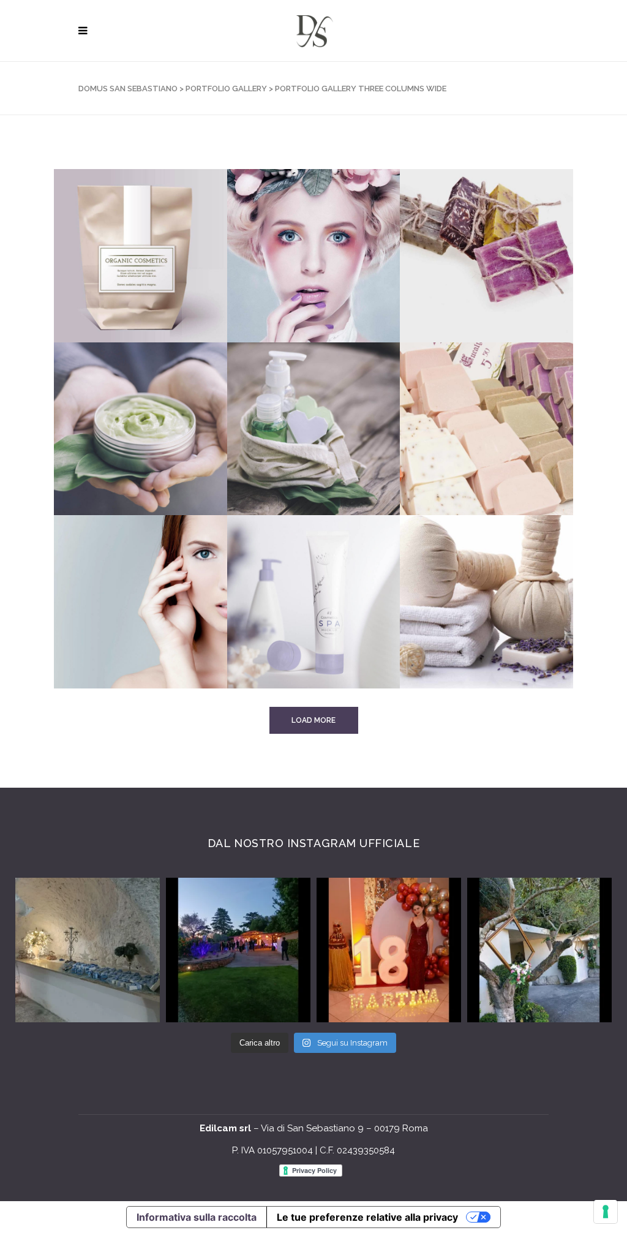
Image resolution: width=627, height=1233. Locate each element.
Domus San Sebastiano (128, 88)
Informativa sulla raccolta (197, 1217)
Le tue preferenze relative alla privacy (367, 1217)
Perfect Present (303, 628)
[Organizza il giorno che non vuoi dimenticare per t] (238, 950)
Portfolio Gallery (226, 88)
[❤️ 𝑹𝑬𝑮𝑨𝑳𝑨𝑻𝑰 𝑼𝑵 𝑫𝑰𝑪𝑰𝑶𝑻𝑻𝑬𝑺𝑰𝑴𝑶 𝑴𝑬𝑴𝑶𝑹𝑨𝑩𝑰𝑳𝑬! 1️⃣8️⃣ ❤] (389, 950)
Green (106, 455)
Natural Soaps (472, 455)
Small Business (473, 282)
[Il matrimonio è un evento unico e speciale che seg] (539, 950)
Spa (445, 628)
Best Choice (119, 628)
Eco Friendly (121, 282)
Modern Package (303, 455)
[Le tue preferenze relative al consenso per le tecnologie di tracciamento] (605, 1211)
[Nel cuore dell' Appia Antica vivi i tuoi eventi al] (87, 950)
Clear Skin (289, 282)
